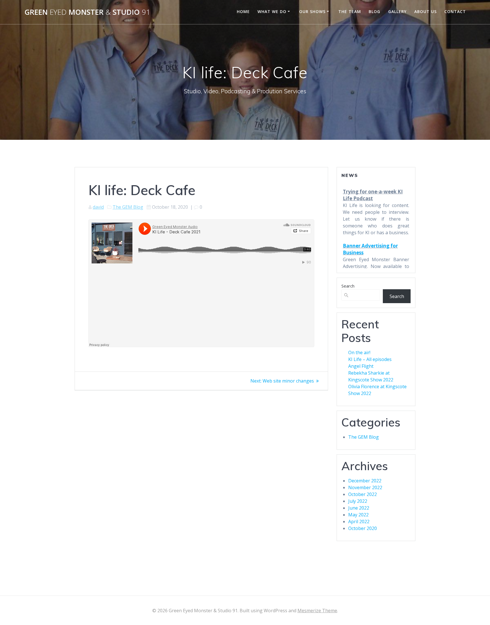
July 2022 (357, 501)
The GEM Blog (128, 207)
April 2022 (358, 521)
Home (243, 11)
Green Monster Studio (87, 12)
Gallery (397, 11)
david (98, 207)
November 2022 (365, 487)
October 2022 (362, 494)
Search (347, 286)
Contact (455, 11)
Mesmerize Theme (317, 610)
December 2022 (364, 481)
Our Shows (312, 11)
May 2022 (358, 515)
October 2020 (362, 528)
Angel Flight (360, 366)
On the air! (359, 352)
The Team (349, 11)
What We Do (271, 11)
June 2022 (358, 508)
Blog (374, 11)
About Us (425, 11)
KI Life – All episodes (370, 359)
